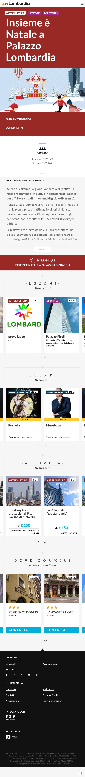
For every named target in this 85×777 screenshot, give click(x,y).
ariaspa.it (10, 663)
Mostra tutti (42, 288)
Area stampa (12, 700)
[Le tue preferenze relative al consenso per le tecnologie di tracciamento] (81, 773)
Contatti (10, 695)
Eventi (9, 180)
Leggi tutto (42, 249)
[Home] (16, 3)
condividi (12, 127)
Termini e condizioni (53, 700)
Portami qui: (42, 263)
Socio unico (48, 689)
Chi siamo (11, 689)
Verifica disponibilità (42, 565)
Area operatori (50, 663)
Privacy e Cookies (51, 695)
